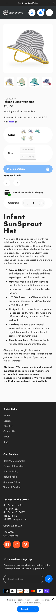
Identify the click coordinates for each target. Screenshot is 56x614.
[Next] (49, 3)
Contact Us (9, 431)
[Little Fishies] (37, 131)
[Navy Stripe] (30, 131)
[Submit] (49, 579)
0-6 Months (27, 149)
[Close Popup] (53, 599)
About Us (8, 426)
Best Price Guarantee (14, 461)
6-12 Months (28, 156)
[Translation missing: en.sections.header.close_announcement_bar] (53, 3)
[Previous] (7, 3)
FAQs (6, 436)
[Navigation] (49, 12)
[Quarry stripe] (23, 131)
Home (6, 415)
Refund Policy (10, 476)
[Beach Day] (23, 138)
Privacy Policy (10, 471)
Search (7, 421)
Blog (5, 442)
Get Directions (10, 535)
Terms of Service (11, 487)
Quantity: (13, 203)
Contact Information (13, 466)
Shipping (8, 111)
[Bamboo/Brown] (30, 138)
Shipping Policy (11, 482)
